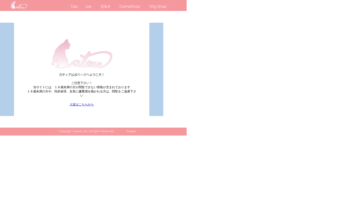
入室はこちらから (82, 104)
